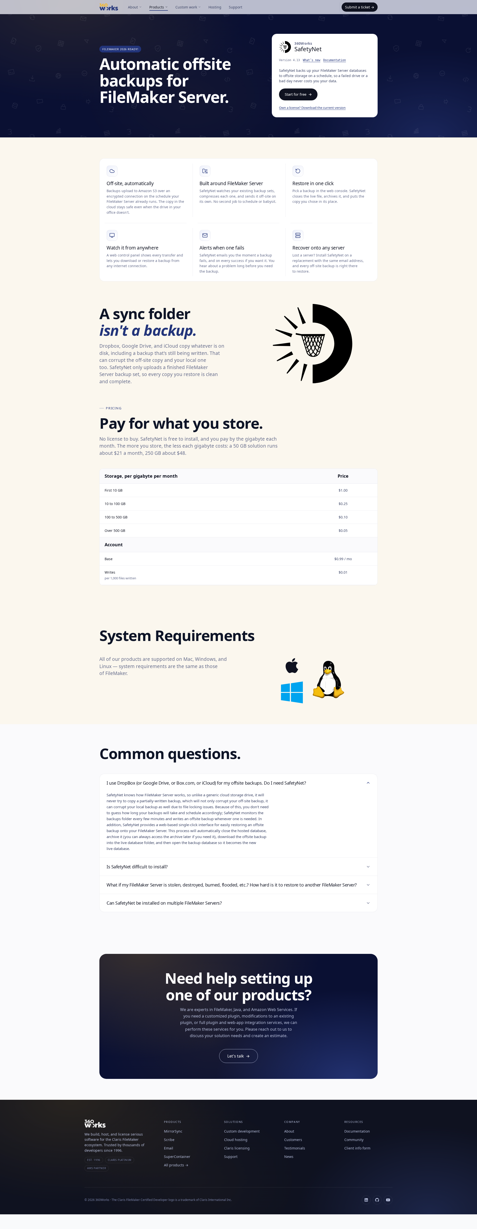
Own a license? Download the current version (312, 107)
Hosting (214, 7)
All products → (176, 1165)
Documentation (334, 60)
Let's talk (238, 1056)
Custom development (242, 1131)
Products (156, 7)
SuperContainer (177, 1156)
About (133, 7)
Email (168, 1148)
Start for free (298, 94)
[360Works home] (111, 6)
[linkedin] (366, 1199)
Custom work (186, 7)
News (288, 1156)
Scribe (169, 1139)
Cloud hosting (235, 1139)
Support (235, 7)
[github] (377, 1199)
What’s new (311, 60)
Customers (293, 1139)
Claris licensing (237, 1148)
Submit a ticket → (359, 7)
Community (353, 1139)
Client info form (357, 1148)
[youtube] (388, 1199)
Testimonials (294, 1148)
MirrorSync (173, 1131)
